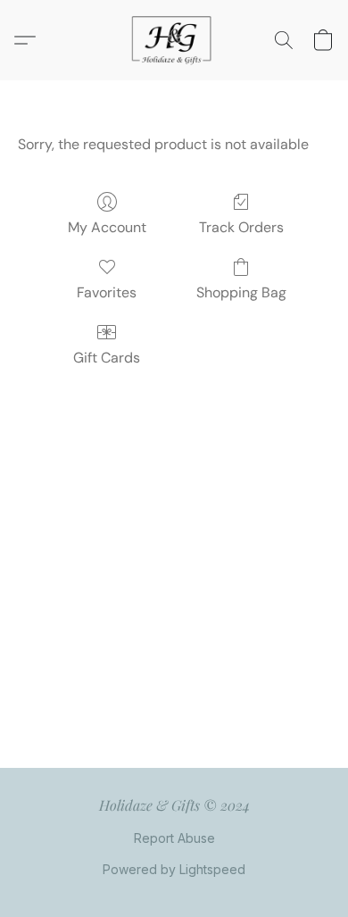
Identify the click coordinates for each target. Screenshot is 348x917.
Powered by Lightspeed (174, 869)
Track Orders (241, 227)
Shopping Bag (241, 292)
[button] (174, 40)
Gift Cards (106, 357)
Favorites (107, 292)
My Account (107, 227)
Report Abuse (174, 838)
